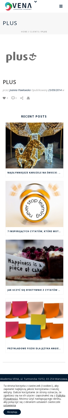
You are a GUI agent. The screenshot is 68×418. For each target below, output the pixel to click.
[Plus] (21, 56)
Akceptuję (12, 412)
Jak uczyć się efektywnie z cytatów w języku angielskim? (35, 290)
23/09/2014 (55, 90)
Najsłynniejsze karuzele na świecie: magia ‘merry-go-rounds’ (35, 172)
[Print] (30, 98)
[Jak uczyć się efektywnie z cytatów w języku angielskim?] (34, 263)
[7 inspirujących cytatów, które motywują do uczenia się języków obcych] (34, 204)
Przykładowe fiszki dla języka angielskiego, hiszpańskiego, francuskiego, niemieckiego (35, 348)
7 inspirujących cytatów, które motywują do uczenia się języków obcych (35, 231)
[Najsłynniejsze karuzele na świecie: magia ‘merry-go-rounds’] (34, 146)
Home (24, 31)
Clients (34, 31)
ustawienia (9, 405)
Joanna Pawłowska (20, 90)
